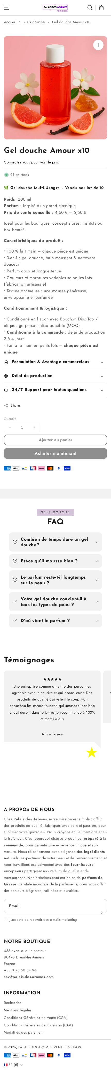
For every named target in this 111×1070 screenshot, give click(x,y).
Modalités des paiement (23, 1032)
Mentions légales (18, 1010)
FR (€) (13, 1064)
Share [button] (15, 405)
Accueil (10, 22)
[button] (6, 7)
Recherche (12, 1002)
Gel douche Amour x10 (71, 22)
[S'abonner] (101, 912)
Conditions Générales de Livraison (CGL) (38, 1025)
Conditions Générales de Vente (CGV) (36, 1017)
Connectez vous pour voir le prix (31, 162)
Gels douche (34, 22)
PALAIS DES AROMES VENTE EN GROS (49, 1047)
